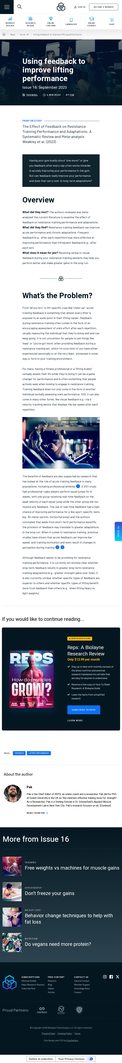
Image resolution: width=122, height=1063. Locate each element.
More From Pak (36, 812)
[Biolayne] (61, 7)
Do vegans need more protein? (58, 944)
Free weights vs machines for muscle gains (72, 868)
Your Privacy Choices (71, 1058)
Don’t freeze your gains (50, 893)
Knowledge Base (82, 988)
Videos (51, 988)
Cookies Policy (65, 1033)
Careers (77, 992)
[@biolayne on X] (117, 977)
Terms (77, 1033)
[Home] (4, 34)
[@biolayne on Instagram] (105, 977)
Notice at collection (41, 1058)
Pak (72, 94)
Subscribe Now (28, 988)
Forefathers (72, 1040)
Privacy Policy (48, 1033)
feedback (19, 753)
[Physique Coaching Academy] (79, 1010)
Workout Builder (29, 980)
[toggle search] (19, 7)
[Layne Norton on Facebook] (111, 977)
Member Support (82, 984)
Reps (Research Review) (33, 984)
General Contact (81, 980)
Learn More (75, 720)
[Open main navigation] (7, 7)
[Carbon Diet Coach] (42, 1010)
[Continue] (105, 806)
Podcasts (52, 980)
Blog (50, 984)
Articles (51, 992)
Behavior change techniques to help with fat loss (69, 918)
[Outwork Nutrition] (61, 1010)
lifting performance (39, 753)
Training (32, 94)
